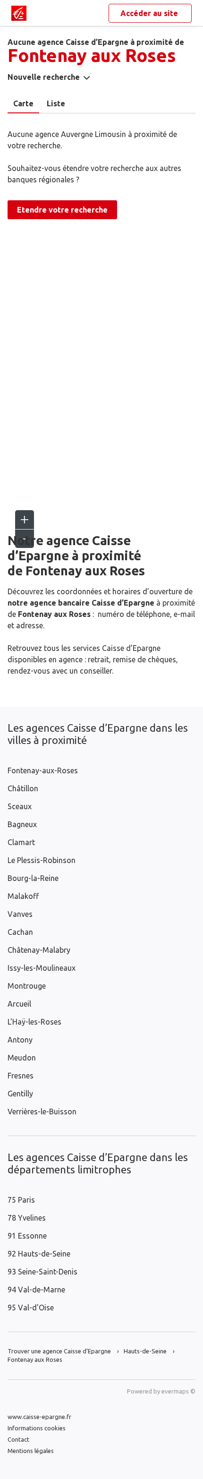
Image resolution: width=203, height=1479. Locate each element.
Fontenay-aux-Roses (43, 770)
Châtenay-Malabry (39, 950)
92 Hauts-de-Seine (39, 1253)
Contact (18, 1439)
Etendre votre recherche (62, 209)
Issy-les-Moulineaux (42, 968)
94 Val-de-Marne (36, 1289)
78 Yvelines (27, 1218)
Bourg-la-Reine (33, 878)
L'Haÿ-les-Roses (34, 1021)
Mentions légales (31, 1450)
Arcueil (19, 1004)
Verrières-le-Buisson (42, 1111)
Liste (56, 103)
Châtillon (23, 788)
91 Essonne (27, 1235)
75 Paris (21, 1200)
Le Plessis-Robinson (42, 860)
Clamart (21, 842)
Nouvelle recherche (44, 77)
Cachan (20, 932)
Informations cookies (37, 1428)
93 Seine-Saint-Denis (42, 1271)
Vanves (20, 914)
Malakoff (23, 896)
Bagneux (22, 824)
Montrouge (27, 986)
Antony (20, 1039)
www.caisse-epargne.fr (39, 1416)
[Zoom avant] (24, 519)
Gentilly (20, 1093)
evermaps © (178, 1391)
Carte (23, 103)
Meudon (22, 1057)
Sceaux (20, 806)
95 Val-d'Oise (31, 1307)
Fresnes (21, 1075)
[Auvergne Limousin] (18, 13)
